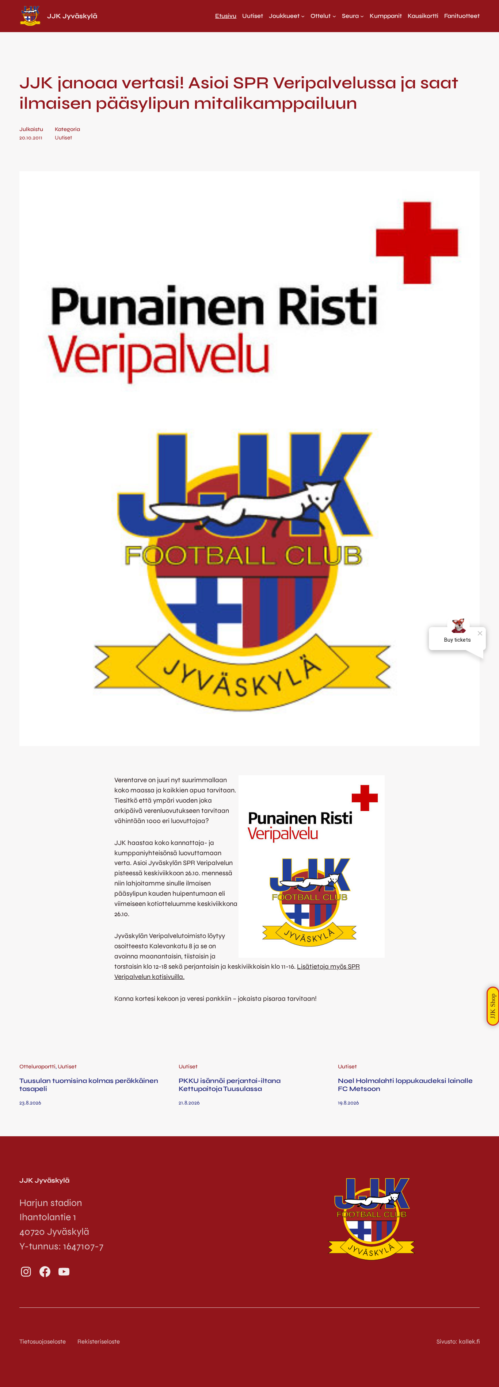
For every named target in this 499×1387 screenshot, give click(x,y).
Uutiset (63, 137)
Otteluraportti (37, 1066)
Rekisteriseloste (98, 1341)
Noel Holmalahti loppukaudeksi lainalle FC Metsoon (405, 1085)
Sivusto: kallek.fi (458, 1341)
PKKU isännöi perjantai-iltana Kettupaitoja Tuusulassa (230, 1085)
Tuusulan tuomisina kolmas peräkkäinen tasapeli (88, 1085)
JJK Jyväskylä (72, 16)
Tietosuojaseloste (42, 1341)
